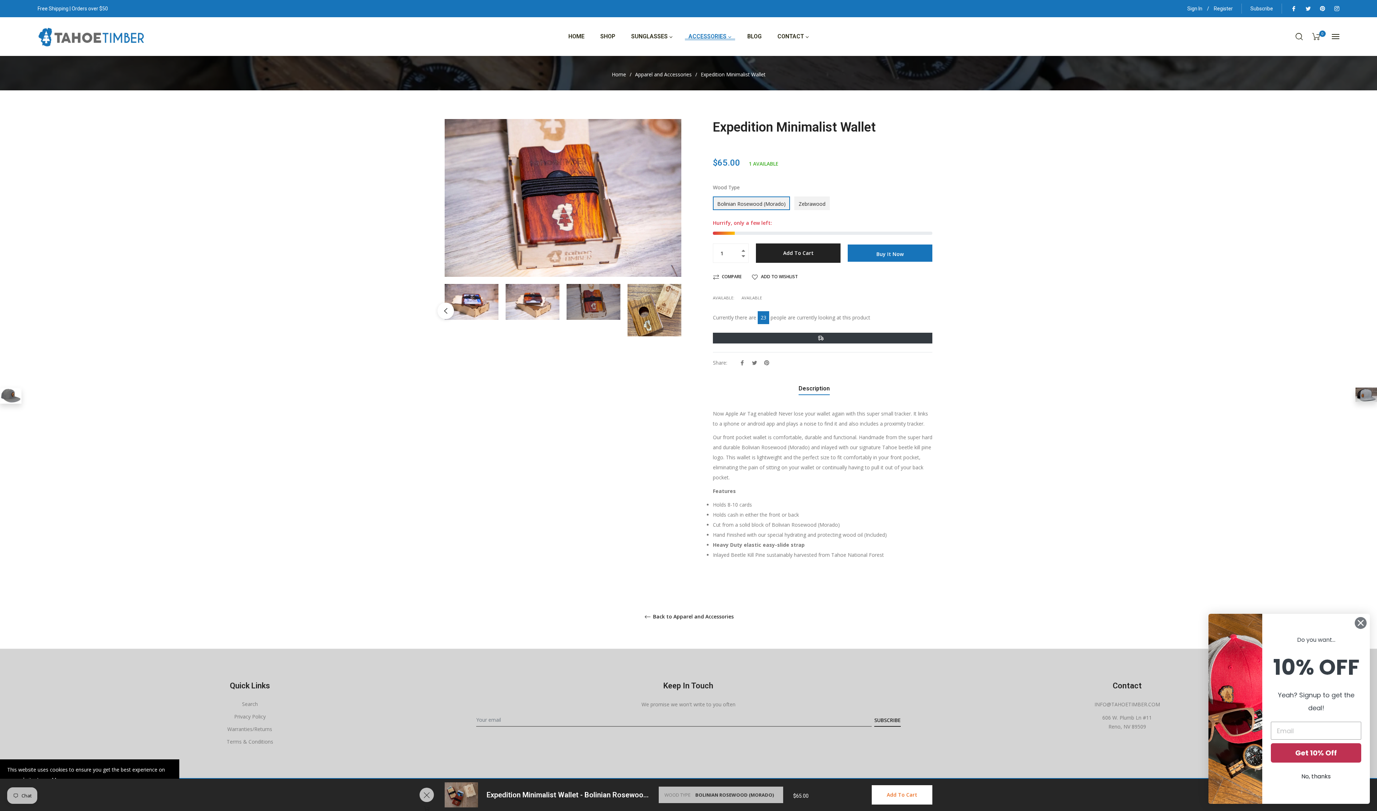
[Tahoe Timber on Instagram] (1336, 8)
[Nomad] (11, 396)
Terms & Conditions (250, 741)
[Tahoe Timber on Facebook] (1293, 8)
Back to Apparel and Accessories (693, 617)
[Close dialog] (1360, 623)
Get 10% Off (1316, 753)
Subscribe (1261, 8)
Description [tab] (814, 388)
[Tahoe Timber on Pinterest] (1322, 8)
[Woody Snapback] (1366, 395)
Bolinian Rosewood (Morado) (751, 203)
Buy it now (890, 254)
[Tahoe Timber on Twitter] (1308, 8)
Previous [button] (445, 311)
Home (619, 74)
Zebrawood (812, 203)
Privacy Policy (250, 716)
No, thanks (1316, 776)
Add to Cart (902, 794)
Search (250, 704)
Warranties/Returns (249, 729)
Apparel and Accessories (663, 74)
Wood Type (726, 187)
